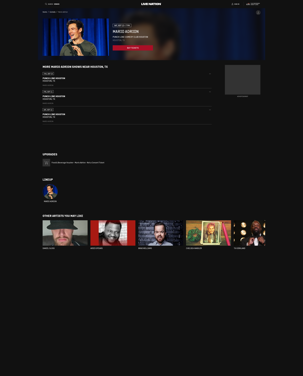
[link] (127, 79)
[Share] (258, 12)
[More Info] (210, 73)
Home (45, 12)
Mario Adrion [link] (63, 12)
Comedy (53, 12)
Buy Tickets (133, 48)
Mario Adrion (50, 201)
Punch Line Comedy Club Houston (130, 36)
